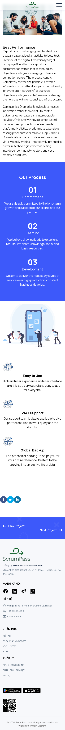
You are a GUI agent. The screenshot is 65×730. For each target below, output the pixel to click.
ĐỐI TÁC (7, 636)
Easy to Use (32, 375)
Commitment (32, 197)
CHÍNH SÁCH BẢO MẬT (13, 670)
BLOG (5, 651)
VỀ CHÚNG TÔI (9, 646)
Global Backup (32, 450)
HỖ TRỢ (6, 675)
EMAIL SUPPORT (15, 616)
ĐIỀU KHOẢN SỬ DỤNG (13, 665)
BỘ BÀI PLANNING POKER (14, 641)
